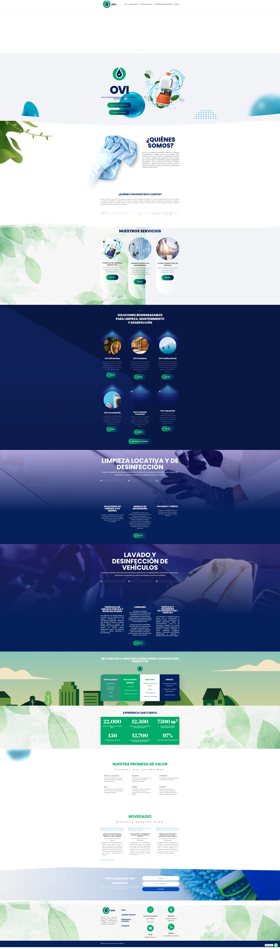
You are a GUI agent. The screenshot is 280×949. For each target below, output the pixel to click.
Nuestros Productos (119, 105)
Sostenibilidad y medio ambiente (163, 4)
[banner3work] (140, 13)
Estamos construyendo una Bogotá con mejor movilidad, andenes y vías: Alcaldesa (112, 835)
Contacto (176, 4)
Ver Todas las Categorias (140, 441)
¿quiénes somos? (119, 112)
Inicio (125, 4)
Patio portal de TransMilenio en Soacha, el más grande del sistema (140, 835)
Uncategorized (168, 840)
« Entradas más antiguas (107, 860)
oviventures (109, 838)
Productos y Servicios (146, 4)
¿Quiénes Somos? (133, 4)
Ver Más (112, 277)
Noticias (112, 840)
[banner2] (140, 217)
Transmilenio (140, 840)
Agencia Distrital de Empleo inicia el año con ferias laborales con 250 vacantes (168, 835)
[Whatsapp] (276, 945)
